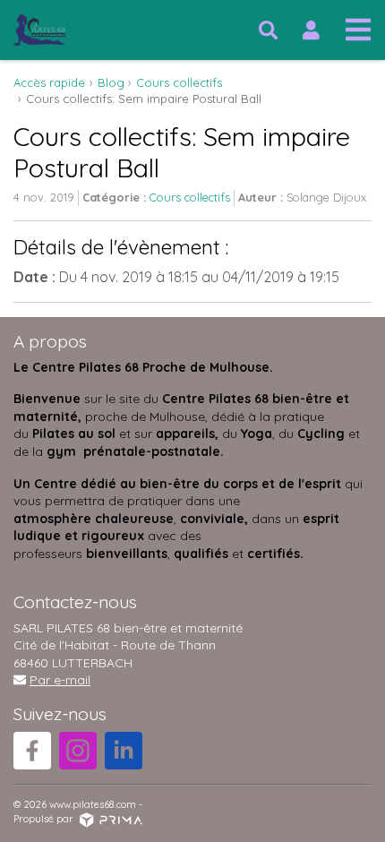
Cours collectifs (190, 197)
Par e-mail (60, 680)
